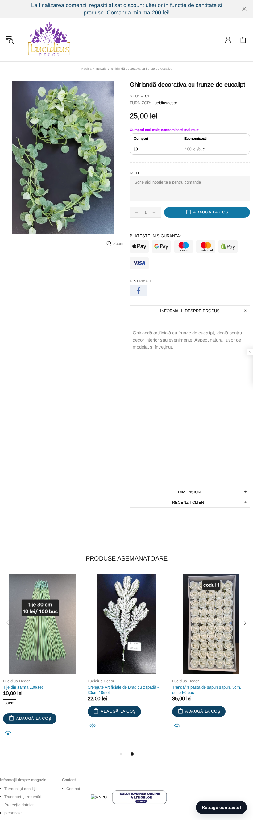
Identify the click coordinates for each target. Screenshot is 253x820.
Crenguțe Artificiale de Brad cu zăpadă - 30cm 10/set (123, 690)
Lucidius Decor (48, 39)
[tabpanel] (42, 662)
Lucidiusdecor (164, 103)
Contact (73, 788)
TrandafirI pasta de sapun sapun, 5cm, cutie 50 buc (206, 690)
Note (135, 173)
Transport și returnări (22, 796)
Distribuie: (142, 281)
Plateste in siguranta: (155, 236)
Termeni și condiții (20, 788)
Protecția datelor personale (19, 808)
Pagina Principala (93, 68)
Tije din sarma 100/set (23, 687)
